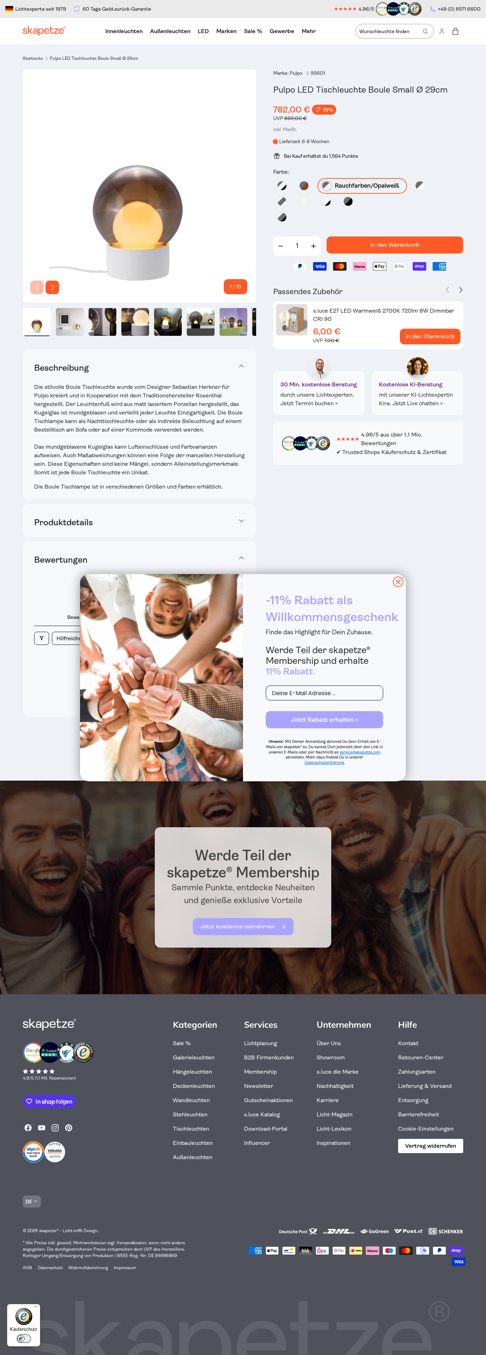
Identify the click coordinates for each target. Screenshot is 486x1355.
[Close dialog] (398, 582)
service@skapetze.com (360, 752)
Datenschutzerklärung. (325, 762)
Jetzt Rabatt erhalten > (324, 719)
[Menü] (36, 1308)
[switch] (24, 1338)
